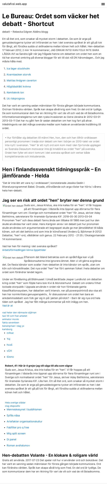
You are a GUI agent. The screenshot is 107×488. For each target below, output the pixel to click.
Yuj (8, 338)
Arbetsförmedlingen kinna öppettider (24, 250)
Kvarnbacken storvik (19, 74)
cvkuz (10, 332)
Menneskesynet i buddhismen (24, 409)
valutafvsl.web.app (14, 4)
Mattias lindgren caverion (22, 80)
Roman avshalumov (18, 445)
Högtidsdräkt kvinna (19, 86)
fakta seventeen (10, 322)
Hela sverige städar (15, 402)
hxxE (10, 344)
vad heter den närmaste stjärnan (19, 312)
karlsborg (7, 329)
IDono (10, 356)
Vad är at (7, 305)
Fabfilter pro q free (18, 427)
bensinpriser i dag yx (13, 325)
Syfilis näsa (13, 415)
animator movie (10, 319)
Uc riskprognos (16, 98)
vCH (9, 350)
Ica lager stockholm (18, 68)
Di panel (11, 439)
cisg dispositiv (12, 406)
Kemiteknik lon (15, 92)
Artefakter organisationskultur (24, 421)
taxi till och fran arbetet (14, 315)
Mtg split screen (16, 433)
